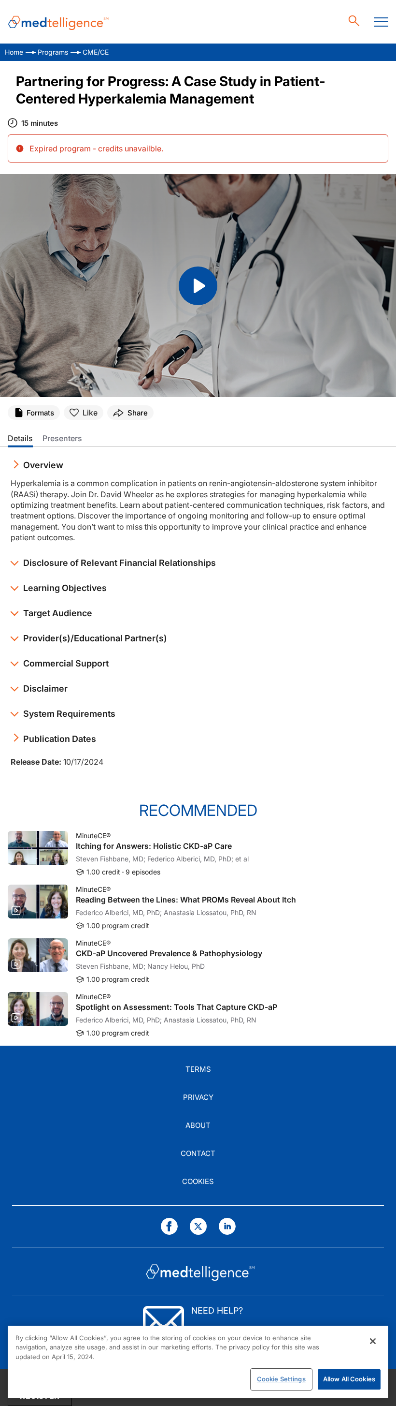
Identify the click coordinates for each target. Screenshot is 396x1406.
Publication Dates (59, 739)
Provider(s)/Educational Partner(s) (95, 638)
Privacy (198, 1097)
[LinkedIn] (227, 1226)
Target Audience (57, 613)
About (198, 1125)
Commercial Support (66, 663)
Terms (198, 1069)
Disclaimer (45, 688)
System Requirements (69, 714)
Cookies (198, 1181)
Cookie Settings (281, 1379)
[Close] (372, 1341)
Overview (43, 465)
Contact (198, 1153)
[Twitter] (198, 1226)
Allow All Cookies (349, 1379)
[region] (198, 1362)
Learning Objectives (65, 588)
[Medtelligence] (58, 22)
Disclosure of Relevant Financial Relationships (119, 563)
